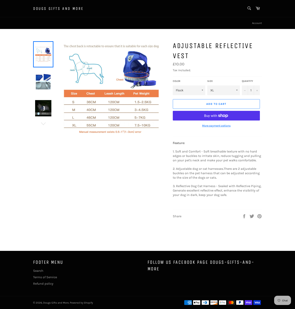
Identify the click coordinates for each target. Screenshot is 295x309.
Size (210, 81)
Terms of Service (45, 277)
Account (257, 23)
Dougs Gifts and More (58, 8)
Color (176, 81)
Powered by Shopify (81, 302)
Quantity (247, 81)
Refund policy (43, 283)
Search (38, 271)
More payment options (216, 125)
